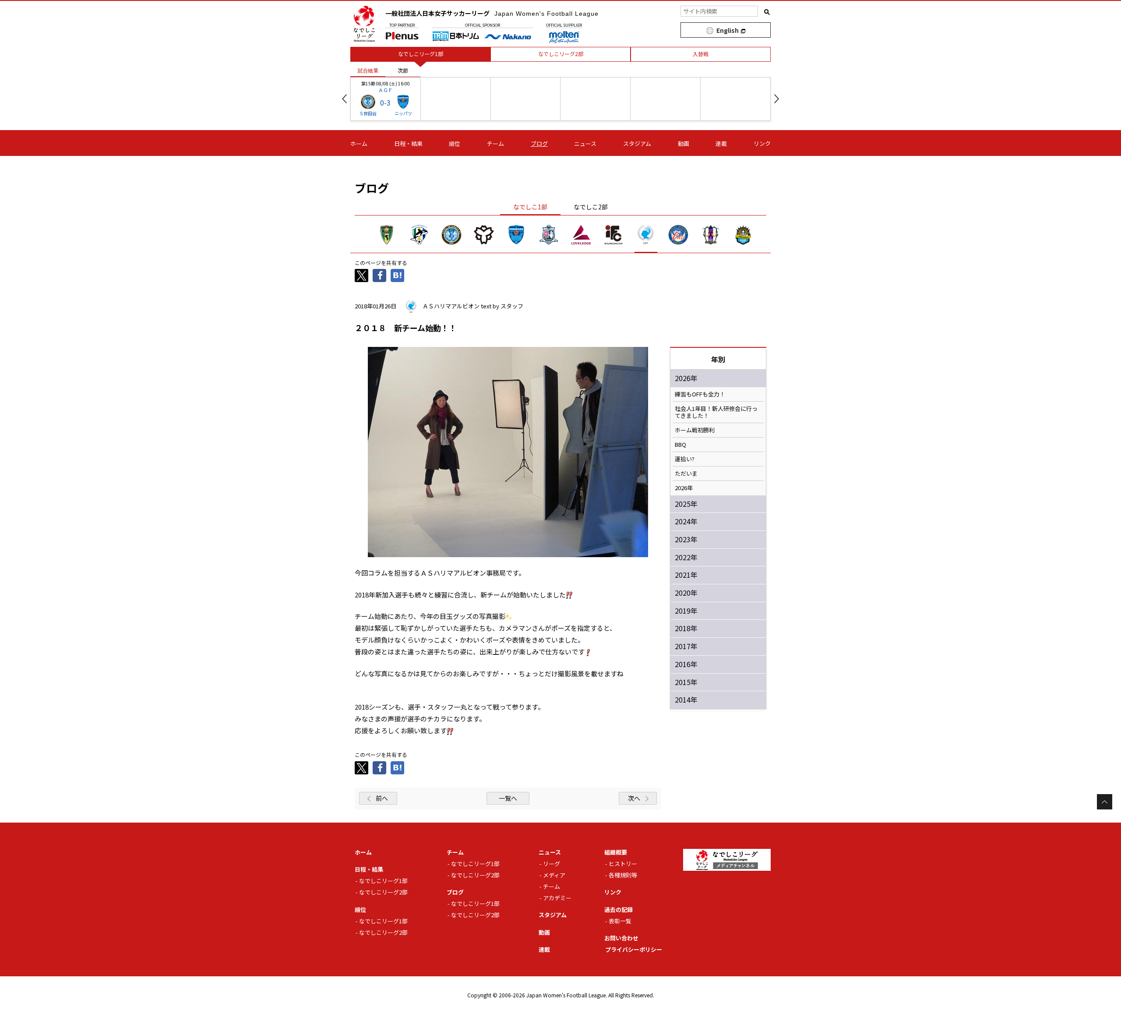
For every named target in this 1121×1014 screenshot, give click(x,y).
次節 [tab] (403, 70)
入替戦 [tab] (701, 53)
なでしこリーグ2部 (383, 892)
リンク (762, 143)
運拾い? (684, 459)
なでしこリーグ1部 (383, 880)
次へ (634, 798)
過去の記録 (618, 909)
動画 (683, 143)
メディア (554, 875)
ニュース (585, 143)
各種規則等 (623, 875)
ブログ (539, 143)
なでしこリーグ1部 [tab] (420, 53)
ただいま (686, 473)
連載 (721, 143)
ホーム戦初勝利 (695, 430)
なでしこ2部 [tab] (591, 206)
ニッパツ (403, 113)
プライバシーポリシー (633, 949)
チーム (495, 143)
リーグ (551, 863)
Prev (344, 98)
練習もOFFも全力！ (700, 394)
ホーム (358, 143)
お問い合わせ (621, 938)
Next (776, 98)
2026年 (684, 487)
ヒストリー (623, 863)
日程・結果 (408, 143)
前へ (382, 798)
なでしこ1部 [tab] (530, 206)
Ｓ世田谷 (368, 113)
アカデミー (557, 898)
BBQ (680, 444)
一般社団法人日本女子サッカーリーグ (492, 13)
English (727, 30)
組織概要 (615, 852)
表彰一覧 (620, 921)
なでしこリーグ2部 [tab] (560, 53)
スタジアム (637, 143)
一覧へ (508, 798)
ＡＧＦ (385, 89)
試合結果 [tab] (367, 70)
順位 (454, 143)
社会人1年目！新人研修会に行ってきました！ (716, 412)
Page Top (1104, 801)
